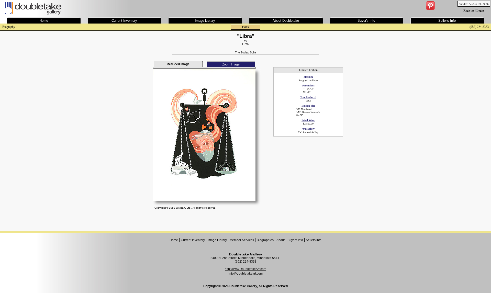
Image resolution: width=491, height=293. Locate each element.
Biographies (265, 240)
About (280, 240)
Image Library (217, 240)
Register (468, 10)
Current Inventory (193, 240)
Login (480, 10)
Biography (8, 27)
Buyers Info (295, 240)
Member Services (242, 240)
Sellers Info (313, 240)
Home (174, 240)
